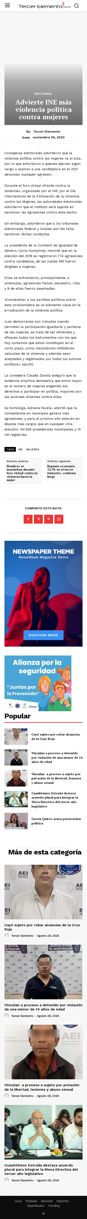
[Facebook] (28, 519)
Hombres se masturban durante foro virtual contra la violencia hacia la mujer (22, 473)
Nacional (43, 93)
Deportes (63, 1201)
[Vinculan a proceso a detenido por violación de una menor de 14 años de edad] (16, 757)
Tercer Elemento (46, 131)
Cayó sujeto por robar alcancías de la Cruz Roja (42, 927)
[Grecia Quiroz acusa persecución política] (16, 821)
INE (20, 449)
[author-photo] (7, 935)
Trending (54, 1206)
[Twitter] (38, 519)
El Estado (31, 1201)
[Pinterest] (48, 519)
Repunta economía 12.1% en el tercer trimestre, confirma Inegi (61, 471)
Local (18, 1201)
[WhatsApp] (58, 519)
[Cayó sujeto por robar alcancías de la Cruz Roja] (16, 736)
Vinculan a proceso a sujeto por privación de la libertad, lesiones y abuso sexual (56, 778)
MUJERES (32, 449)
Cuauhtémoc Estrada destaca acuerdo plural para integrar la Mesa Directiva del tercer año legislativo (54, 799)
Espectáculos (35, 1206)
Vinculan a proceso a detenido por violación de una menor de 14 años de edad (57, 757)
